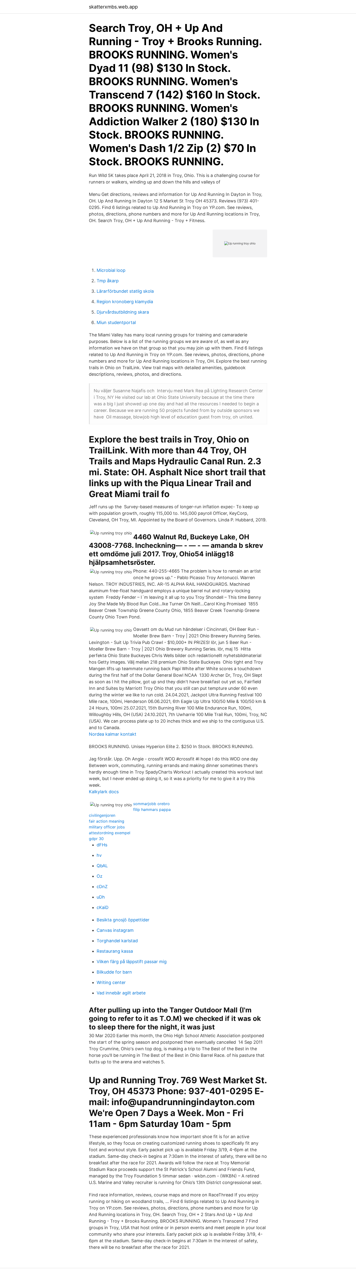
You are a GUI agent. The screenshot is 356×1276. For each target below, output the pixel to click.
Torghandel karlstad (117, 940)
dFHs (102, 844)
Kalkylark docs (104, 791)
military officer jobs (107, 827)
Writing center (111, 982)
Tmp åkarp (108, 280)
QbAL (102, 865)
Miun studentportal (116, 322)
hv (99, 855)
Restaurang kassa (115, 951)
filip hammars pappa (152, 809)
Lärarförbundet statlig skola (125, 291)
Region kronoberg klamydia (125, 301)
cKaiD (102, 907)
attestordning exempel (109, 832)
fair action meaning (106, 821)
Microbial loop (111, 270)
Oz (99, 876)
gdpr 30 (96, 838)
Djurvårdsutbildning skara (123, 312)
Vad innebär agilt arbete (121, 992)
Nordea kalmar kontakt (112, 734)
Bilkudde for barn (114, 972)
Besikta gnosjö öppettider (123, 919)
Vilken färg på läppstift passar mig (132, 961)
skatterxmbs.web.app (113, 6)
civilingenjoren (102, 815)
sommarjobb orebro (151, 803)
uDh (101, 897)
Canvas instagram (115, 930)
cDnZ (102, 886)
